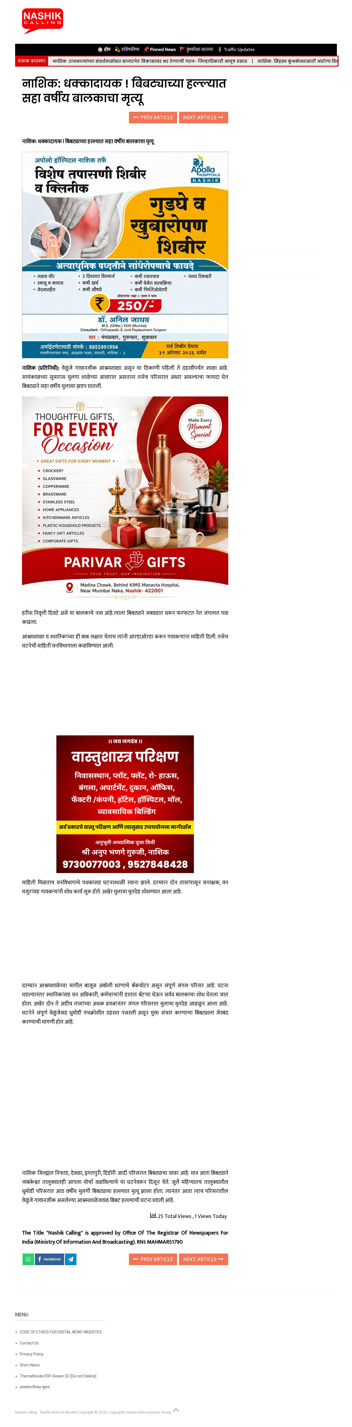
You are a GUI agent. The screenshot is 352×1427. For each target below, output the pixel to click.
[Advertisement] (125, 694)
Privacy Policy (31, 1354)
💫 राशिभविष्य (126, 49)
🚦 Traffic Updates (236, 49)
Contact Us (29, 1343)
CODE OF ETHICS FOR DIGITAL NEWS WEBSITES (61, 1332)
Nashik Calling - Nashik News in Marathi (46, 1412)
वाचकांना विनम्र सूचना (35, 1387)
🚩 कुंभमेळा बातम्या (196, 49)
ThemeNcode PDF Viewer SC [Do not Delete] (58, 1376)
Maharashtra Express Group (149, 1412)
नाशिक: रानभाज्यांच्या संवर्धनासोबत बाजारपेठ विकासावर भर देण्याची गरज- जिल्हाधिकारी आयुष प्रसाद (150, 61)
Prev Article (156, 117)
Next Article (200, 117)
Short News (30, 1365)
